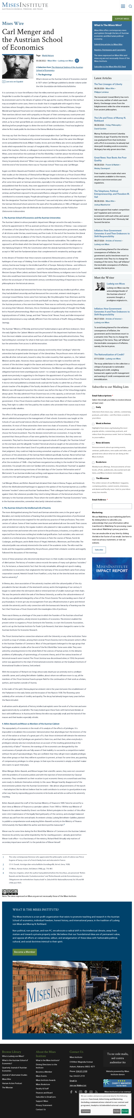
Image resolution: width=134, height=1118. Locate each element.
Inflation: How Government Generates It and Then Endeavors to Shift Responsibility (112, 234)
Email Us (73, 1081)
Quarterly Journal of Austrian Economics (14, 1069)
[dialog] (105, 1104)
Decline (117, 1111)
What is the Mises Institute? (48, 1060)
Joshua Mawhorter (102, 205)
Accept (125, 1111)
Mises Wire (13, 23)
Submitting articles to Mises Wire (108, 45)
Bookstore (101, 462)
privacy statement (108, 540)
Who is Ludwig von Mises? (13, 1056)
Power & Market (113, 165)
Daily (98, 407)
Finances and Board (44, 1093)
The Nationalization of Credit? (109, 355)
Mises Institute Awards (45, 1080)
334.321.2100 (81, 1071)
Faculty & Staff (42, 1089)
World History (48, 56)
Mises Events (41, 1076)
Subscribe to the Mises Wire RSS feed (110, 67)
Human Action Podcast (12, 1083)
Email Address (100, 500)
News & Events (103, 443)
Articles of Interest (114, 241)
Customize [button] (86, 1111)
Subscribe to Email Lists (46, 1097)
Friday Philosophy (113, 125)
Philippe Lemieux (101, 92)
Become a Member (24, 952)
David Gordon (100, 129)
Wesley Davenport (102, 169)
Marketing (97, 513)
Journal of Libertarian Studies (14, 1075)
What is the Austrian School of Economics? (15, 1062)
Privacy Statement (44, 1105)
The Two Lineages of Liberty (108, 84)
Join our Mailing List (78, 1086)
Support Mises (122, 19)
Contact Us (41, 1110)
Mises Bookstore (43, 1084)
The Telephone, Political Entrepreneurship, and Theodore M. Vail (112, 194)
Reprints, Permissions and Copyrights (110, 50)
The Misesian (102, 478)
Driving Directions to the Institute (46, 1066)
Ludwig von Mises (65, 61)
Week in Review (103, 424)
